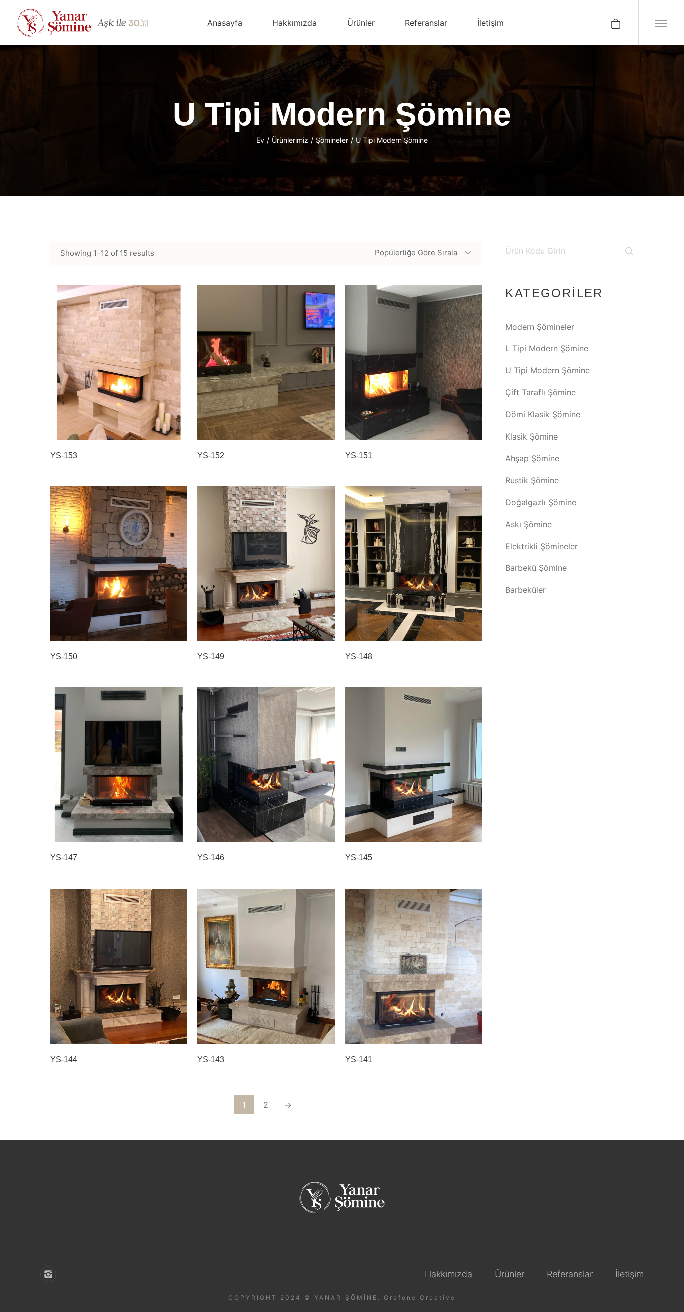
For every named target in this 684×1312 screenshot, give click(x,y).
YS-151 (358, 455)
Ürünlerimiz (290, 140)
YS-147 (63, 857)
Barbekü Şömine (536, 568)
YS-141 (358, 1059)
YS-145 (358, 857)
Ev (260, 140)
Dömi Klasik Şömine (542, 414)
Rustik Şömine (532, 480)
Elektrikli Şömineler (541, 546)
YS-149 (210, 656)
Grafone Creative (420, 1297)
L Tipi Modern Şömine (546, 348)
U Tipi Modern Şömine (547, 370)
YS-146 (210, 857)
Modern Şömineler (539, 327)
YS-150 (63, 656)
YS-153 (63, 455)
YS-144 (63, 1059)
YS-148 (358, 656)
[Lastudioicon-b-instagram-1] (48, 1274)
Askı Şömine (528, 524)
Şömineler (332, 140)
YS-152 (210, 455)
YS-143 (210, 1059)
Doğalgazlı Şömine (540, 502)
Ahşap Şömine (532, 458)
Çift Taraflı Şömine (540, 392)
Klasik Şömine (531, 436)
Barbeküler (525, 590)
